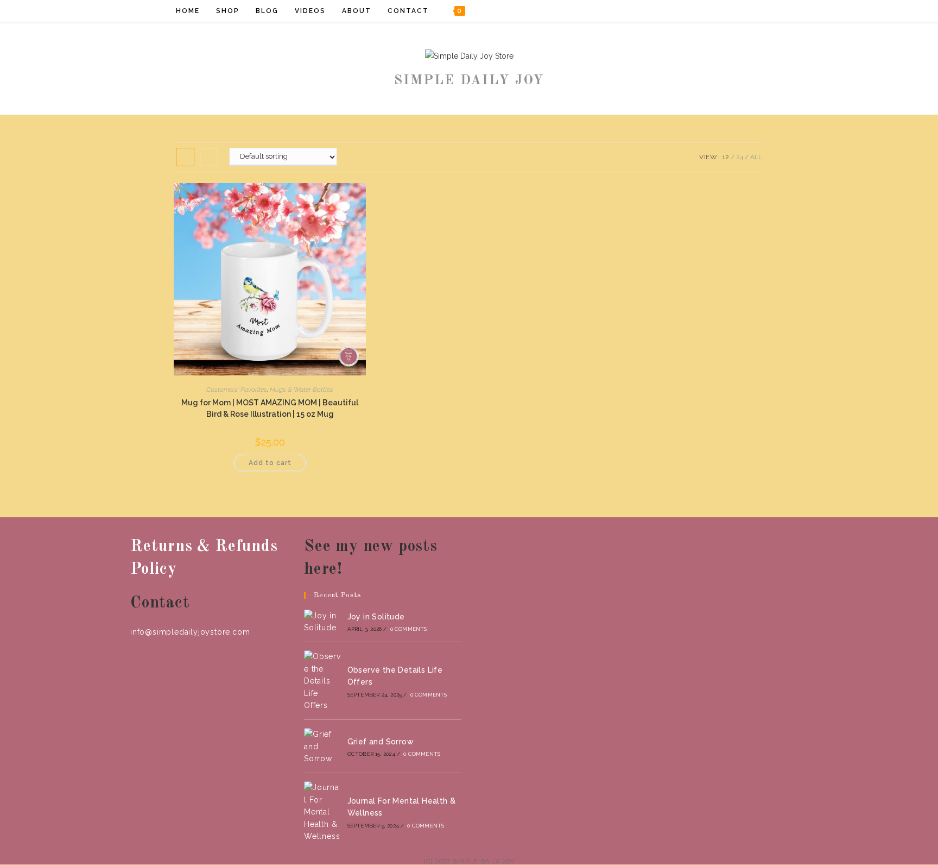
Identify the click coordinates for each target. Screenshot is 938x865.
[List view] (209, 157)
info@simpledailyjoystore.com (190, 632)
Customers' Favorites (236, 389)
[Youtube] (749, 11)
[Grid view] (185, 157)
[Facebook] (705, 11)
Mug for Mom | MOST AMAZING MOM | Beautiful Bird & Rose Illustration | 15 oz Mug (269, 408)
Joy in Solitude (376, 616)
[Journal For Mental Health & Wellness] (322, 811)
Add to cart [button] (270, 463)
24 (739, 157)
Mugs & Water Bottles (301, 389)
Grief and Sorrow (380, 741)
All (756, 157)
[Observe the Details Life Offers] (322, 680)
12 (725, 157)
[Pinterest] (720, 11)
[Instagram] (734, 11)
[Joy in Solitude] (322, 622)
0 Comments (408, 629)
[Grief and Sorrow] (322, 746)
